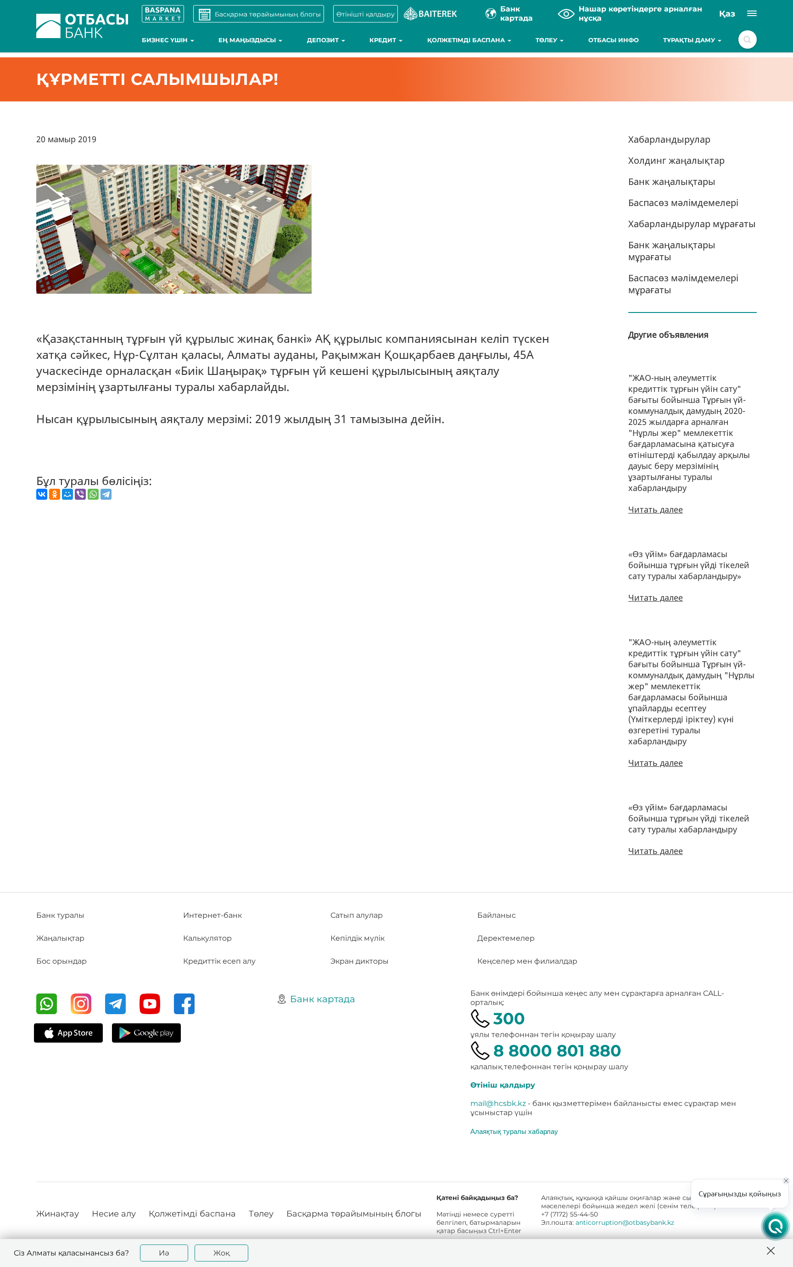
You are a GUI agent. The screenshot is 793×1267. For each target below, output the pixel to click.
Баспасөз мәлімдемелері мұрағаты (683, 284)
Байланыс (496, 915)
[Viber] (80, 494)
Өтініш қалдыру (502, 1085)
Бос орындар (61, 961)
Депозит (324, 40)
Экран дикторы (359, 961)
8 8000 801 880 (557, 1050)
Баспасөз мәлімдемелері (683, 202)
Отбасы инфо (613, 40)
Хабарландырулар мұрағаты (692, 224)
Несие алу (114, 1214)
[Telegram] (106, 494)
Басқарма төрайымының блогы (353, 1214)
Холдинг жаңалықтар (676, 160)
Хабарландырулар (669, 139)
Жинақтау (57, 1214)
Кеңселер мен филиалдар (527, 961)
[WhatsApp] (93, 494)
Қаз (727, 14)
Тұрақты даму (690, 40)
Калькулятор (207, 938)
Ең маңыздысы (248, 40)
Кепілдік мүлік (357, 938)
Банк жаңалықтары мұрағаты (671, 251)
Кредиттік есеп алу (219, 961)
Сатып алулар (356, 915)
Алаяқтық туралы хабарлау (514, 1131)
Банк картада (322, 999)
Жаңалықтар (60, 938)
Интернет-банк (212, 915)
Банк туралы (60, 915)
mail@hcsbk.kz (498, 1103)
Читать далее (655, 509)
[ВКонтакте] (41, 494)
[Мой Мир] (67, 494)
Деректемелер (506, 938)
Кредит (383, 40)
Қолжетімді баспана (467, 40)
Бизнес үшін (166, 40)
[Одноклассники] (54, 494)
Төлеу (547, 40)
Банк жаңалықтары (671, 181)
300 (509, 1018)
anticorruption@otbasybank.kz (624, 1222)
